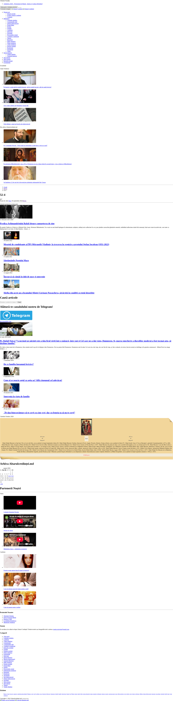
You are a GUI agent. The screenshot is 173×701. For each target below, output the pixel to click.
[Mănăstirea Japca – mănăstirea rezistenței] (20, 546)
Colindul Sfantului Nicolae (11, 512)
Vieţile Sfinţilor (8, 687)
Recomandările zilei (5, 321)
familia (56, 693)
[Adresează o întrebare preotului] (19, 7)
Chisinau (29, 693)
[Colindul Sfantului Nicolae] (20, 509)
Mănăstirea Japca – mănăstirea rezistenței (15, 549)
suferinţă (162, 693)
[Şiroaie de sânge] (20, 527)
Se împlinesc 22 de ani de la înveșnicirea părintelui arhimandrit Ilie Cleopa (25, 182)
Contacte (9, 17)
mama (91, 693)
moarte (106, 693)
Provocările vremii (12, 35)
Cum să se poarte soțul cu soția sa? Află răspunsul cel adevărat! (33, 380)
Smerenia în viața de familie (17, 396)
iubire (81, 693)
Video (9, 51)
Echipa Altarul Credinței (14, 15)
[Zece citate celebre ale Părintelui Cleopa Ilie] (20, 102)
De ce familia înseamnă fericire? (19, 364)
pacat (116, 693)
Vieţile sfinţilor (11, 54)
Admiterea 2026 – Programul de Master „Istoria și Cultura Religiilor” (23, 4)
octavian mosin (111, 693)
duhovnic (48, 693)
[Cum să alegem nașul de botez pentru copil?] (20, 586)
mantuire (95, 693)
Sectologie (10, 49)
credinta (37, 693)
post (125, 693)
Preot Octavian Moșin (10, 617)
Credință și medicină (13, 36)
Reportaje (10, 40)
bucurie (11, 693)
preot (131, 693)
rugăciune (137, 693)
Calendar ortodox (12, 20)
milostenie (99, 693)
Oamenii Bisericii (9, 661)
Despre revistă (11, 14)
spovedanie (158, 693)
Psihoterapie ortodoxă (10, 670)
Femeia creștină (8, 651)
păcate (133, 693)
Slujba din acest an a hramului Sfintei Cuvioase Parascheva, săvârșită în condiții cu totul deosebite (49, 293)
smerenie (153, 693)
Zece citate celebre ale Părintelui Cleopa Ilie (16, 105)
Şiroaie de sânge (8, 530)
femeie (67, 693)
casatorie (15, 693)
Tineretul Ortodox (9, 616)
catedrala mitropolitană (22, 693)
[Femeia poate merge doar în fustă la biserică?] (20, 567)
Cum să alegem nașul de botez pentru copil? (16, 589)
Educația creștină (8, 648)
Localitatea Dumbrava (10, 621)
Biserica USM (8, 619)
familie (59, 693)
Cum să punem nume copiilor (12, 607)
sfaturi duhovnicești (147, 693)
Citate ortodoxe (11, 44)
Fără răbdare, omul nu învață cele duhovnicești (17, 124)
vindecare (6, 695)
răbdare (141, 693)
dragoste (44, 693)
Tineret (9, 38)
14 (9, 476)
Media (5, 189)
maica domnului (86, 693)
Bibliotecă (6, 18)
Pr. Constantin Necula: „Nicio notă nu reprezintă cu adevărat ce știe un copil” (25, 145)
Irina (10, 201)
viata (171, 693)
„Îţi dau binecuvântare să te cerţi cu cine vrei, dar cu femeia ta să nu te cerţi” (39, 412)
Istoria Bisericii (8, 657)
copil (35, 693)
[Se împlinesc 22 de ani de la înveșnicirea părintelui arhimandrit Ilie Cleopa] (20, 179)
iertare (76, 693)
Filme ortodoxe (11, 43)
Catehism (10, 30)
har (70, 693)
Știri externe (7, 59)
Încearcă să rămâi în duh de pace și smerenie (24, 276)
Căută (19, 302)
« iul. (1, 484)
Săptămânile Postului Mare (16, 260)
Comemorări (7, 643)
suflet (166, 693)
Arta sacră (6, 636)
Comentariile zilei (12, 22)
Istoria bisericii (8, 53)
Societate (9, 33)
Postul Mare (10, 25)
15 (11, 476)
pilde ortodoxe (121, 693)
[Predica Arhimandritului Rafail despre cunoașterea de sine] (16, 218)
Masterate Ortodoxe (9, 622)
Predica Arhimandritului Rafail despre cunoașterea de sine (27, 223)
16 (12, 476)
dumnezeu (53, 693)
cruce (41, 693)
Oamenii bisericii (12, 56)
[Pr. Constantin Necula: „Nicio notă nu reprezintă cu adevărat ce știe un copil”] (20, 142)
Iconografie (7, 654)
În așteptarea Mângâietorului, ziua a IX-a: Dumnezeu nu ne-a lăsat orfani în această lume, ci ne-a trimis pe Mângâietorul (38, 164)
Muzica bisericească (9, 659)
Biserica (5, 693)
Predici (9, 27)
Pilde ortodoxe (11, 41)
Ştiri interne (7, 57)
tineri (168, 693)
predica (127, 693)
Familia (9, 28)
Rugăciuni (10, 48)
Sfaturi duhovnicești (13, 23)
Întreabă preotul (8, 61)
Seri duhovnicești (8, 677)
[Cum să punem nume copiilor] (20, 604)
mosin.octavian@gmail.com (61, 629)
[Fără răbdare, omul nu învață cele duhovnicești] (20, 121)
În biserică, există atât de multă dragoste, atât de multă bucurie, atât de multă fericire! (27, 87)
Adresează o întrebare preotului (9, 7)
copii (32, 693)
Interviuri (9, 31)
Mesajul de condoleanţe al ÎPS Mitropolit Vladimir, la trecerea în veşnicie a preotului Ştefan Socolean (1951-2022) (56, 244)
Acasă (5, 187)
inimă (79, 693)
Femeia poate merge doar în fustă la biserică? (16, 570)
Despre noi (7, 12)
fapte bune (64, 693)
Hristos (72, 693)
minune (103, 693)
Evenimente (7, 62)
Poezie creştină (11, 46)
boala (8, 693)
